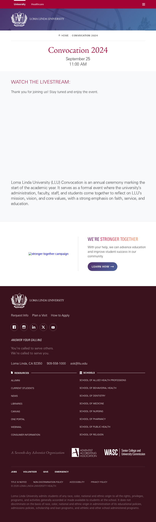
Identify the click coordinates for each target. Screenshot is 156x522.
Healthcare (37, 4)
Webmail (16, 427)
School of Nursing (91, 411)
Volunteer (30, 471)
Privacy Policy (99, 482)
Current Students (22, 388)
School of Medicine (92, 403)
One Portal (18, 419)
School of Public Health (95, 426)
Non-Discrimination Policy (48, 482)
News (14, 395)
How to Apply (60, 315)
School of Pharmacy (93, 419)
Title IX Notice (19, 482)
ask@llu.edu (78, 363)
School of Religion (91, 434)
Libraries (16, 403)
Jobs (14, 471)
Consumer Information (25, 434)
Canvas (15, 411)
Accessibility (77, 482)
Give (45, 471)
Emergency (62, 471)
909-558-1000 (57, 363)
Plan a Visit (39, 315)
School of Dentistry (92, 395)
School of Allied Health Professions (103, 380)
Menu (143, 4)
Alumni (15, 380)
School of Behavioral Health (98, 388)
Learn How (100, 266)
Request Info (19, 315)
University (19, 4)
